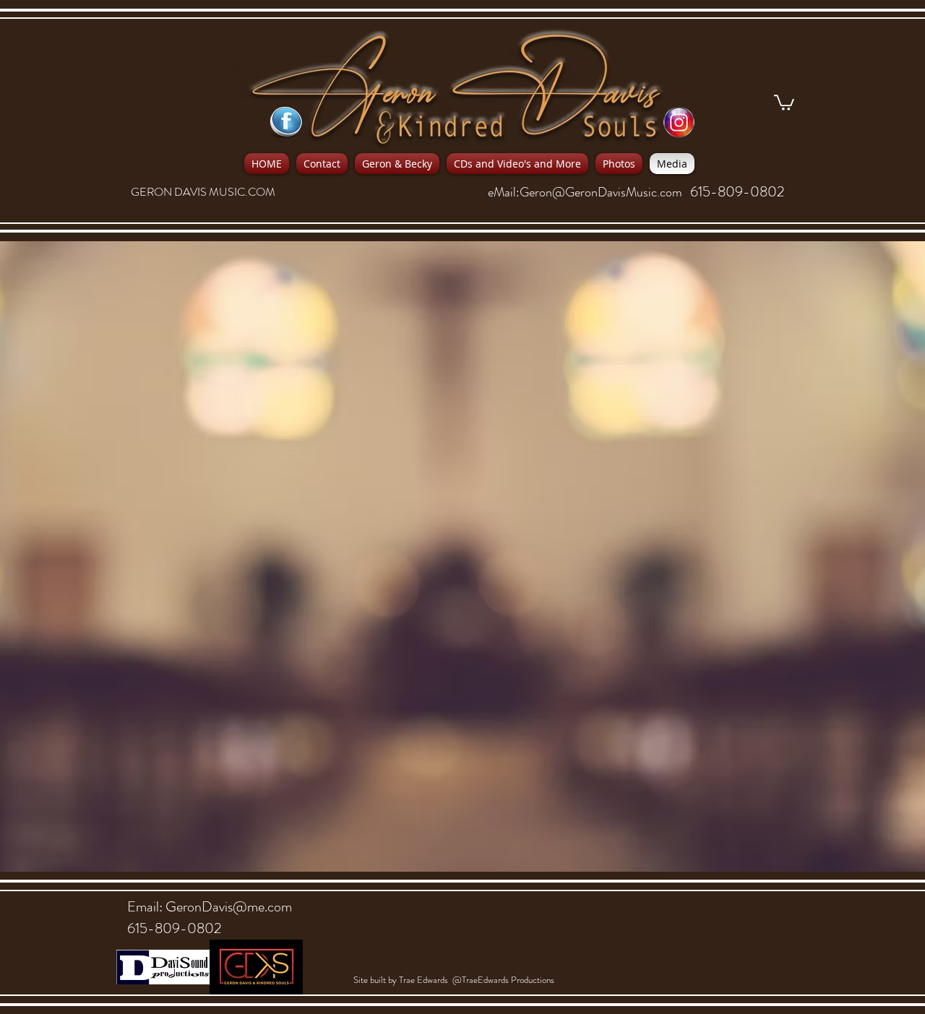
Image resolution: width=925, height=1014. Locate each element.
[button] (784, 101)
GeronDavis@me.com (228, 906)
